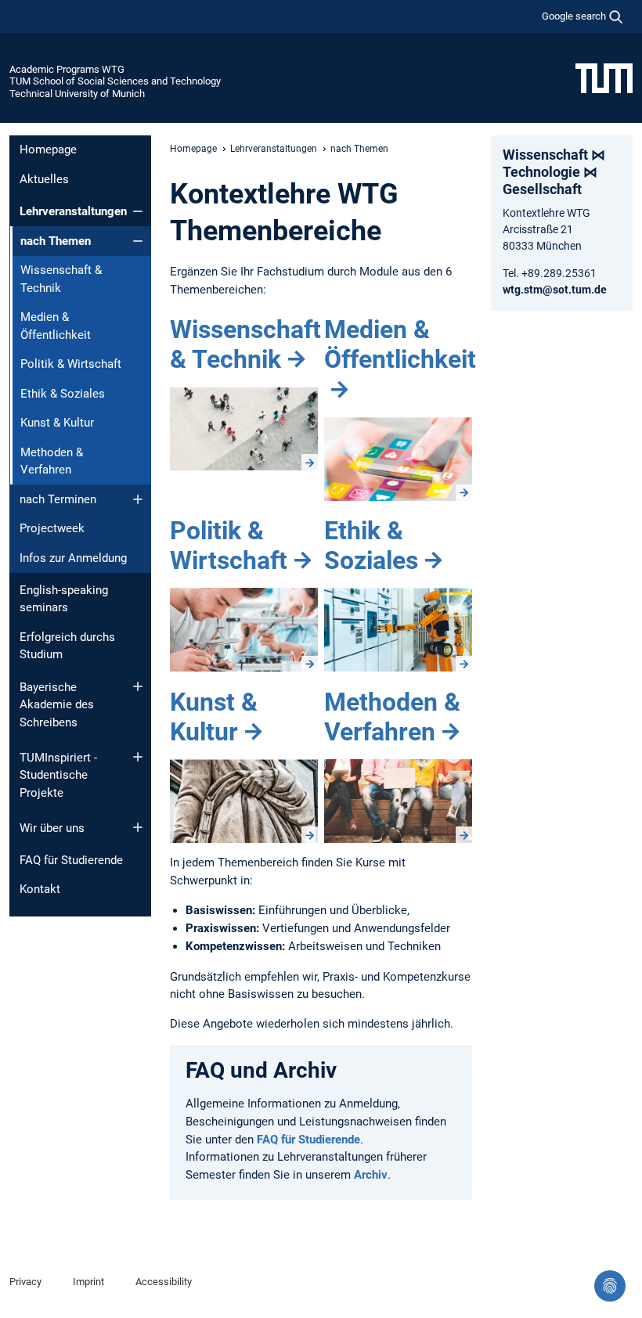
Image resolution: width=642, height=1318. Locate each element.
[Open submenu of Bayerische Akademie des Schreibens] (137, 686)
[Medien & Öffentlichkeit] (398, 459)
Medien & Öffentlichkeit (55, 326)
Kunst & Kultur (57, 423)
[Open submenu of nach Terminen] (137, 499)
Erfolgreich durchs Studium (67, 646)
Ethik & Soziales (62, 394)
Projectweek (52, 528)
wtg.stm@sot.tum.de (555, 289)
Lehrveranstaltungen (73, 211)
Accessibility (163, 1281)
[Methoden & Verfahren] (398, 801)
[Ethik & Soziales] (398, 630)
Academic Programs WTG (66, 69)
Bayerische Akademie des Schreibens (57, 704)
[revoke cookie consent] (610, 1286)
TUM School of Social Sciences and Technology (115, 81)
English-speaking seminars (64, 599)
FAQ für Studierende (71, 860)
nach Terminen (58, 499)
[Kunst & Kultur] (244, 801)
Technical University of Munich (77, 93)
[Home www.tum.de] (604, 77)
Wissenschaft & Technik (61, 279)
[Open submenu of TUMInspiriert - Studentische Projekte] (137, 756)
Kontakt (40, 889)
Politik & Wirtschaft (70, 364)
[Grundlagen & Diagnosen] (244, 429)
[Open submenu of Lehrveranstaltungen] (137, 211)
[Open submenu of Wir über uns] (137, 827)
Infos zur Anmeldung (73, 558)
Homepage (48, 149)
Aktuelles (44, 179)
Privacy (25, 1281)
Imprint (88, 1281)
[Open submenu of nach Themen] (137, 241)
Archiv (371, 1175)
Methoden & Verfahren (51, 461)
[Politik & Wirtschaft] (244, 630)
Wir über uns (52, 828)
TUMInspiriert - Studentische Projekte (58, 775)
